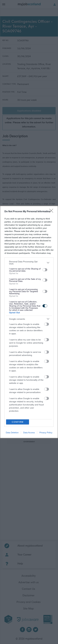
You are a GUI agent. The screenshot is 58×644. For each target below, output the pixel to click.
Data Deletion (12, 432)
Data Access (29, 432)
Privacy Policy (45, 432)
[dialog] (29, 322)
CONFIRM (17, 422)
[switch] (45, 269)
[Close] (52, 211)
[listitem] (29, 263)
